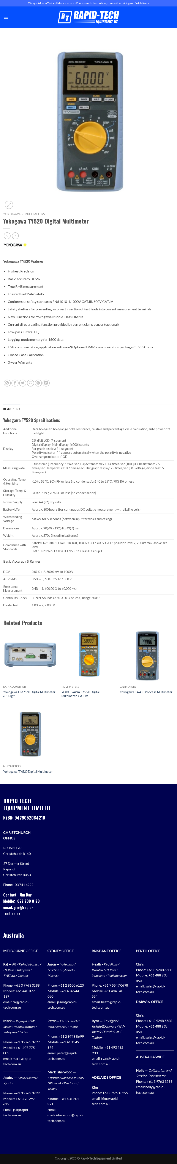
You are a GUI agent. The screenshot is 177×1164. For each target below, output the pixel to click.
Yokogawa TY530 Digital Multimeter (28, 771)
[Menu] (5, 17)
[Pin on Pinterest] (38, 383)
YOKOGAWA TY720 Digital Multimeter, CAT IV (81, 694)
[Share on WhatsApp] (7, 383)
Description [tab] (11, 409)
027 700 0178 (28, 901)
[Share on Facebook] (15, 383)
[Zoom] (9, 205)
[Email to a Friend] (30, 383)
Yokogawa (12, 214)
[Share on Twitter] (22, 383)
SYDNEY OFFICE (60, 951)
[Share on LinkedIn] (46, 383)
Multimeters (35, 214)
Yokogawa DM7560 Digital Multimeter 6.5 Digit (29, 694)
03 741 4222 (24, 884)
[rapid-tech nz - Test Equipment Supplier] (88, 17)
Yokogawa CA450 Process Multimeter (146, 692)
